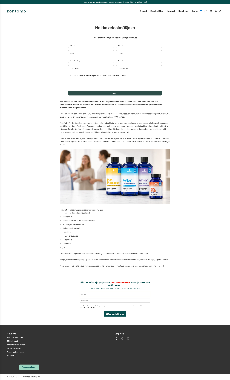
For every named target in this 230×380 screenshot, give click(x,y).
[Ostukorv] (216, 11)
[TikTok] (128, 338)
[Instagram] (122, 338)
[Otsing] (211, 11)
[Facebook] (116, 338)
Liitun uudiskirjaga (115, 314)
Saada (115, 93)
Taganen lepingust (29, 367)
